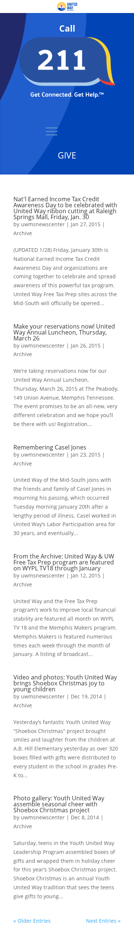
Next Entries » (103, 920)
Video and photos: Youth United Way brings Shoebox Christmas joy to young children (65, 683)
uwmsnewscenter (43, 224)
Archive (22, 233)
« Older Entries (32, 920)
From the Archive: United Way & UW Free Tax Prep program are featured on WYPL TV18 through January (63, 562)
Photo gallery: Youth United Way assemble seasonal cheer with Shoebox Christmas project (58, 804)
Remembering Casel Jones (49, 447)
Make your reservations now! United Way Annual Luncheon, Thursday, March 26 (64, 332)
